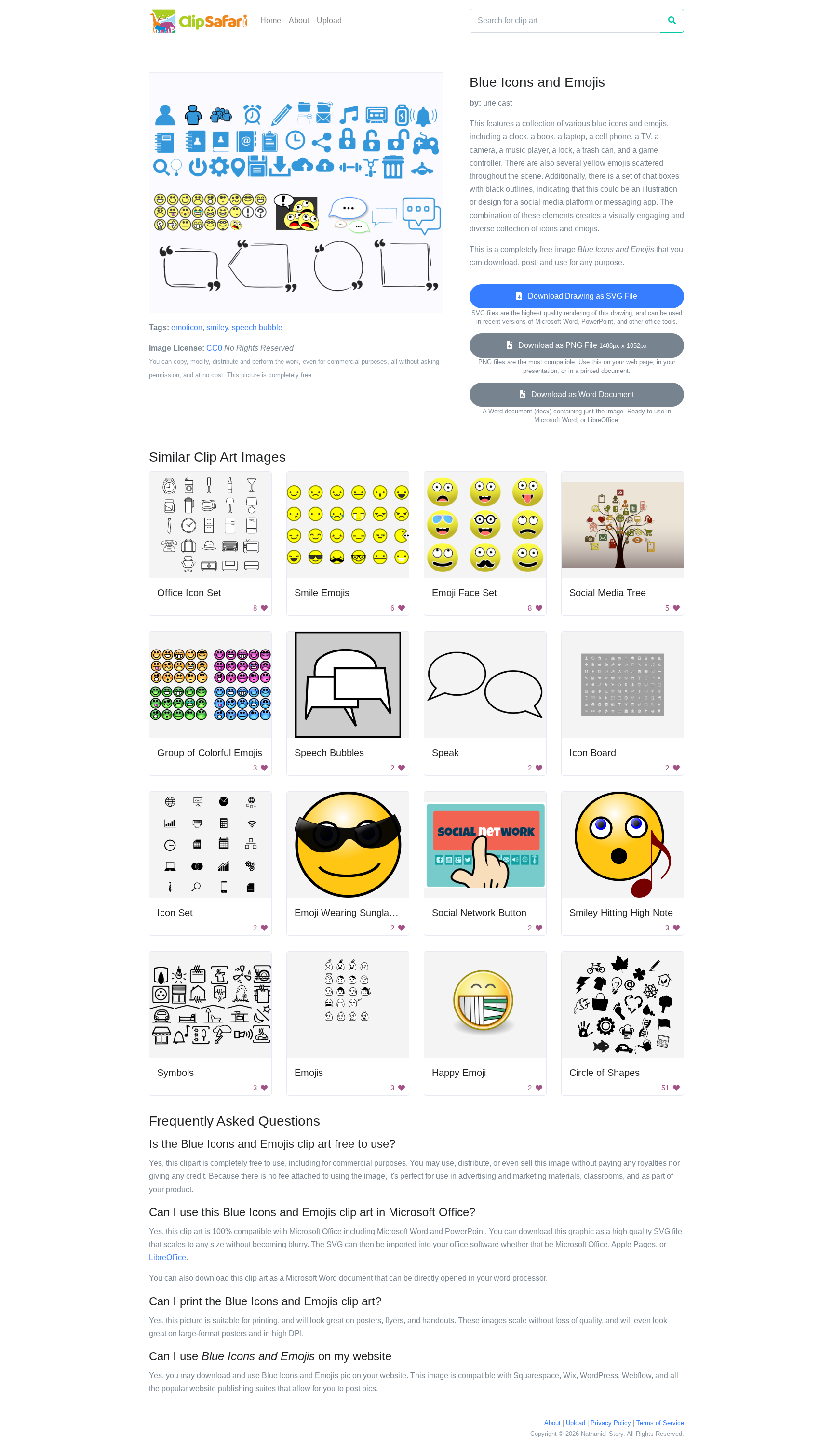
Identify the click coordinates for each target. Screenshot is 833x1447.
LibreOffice (167, 1257)
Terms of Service (660, 1423)
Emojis (309, 1072)
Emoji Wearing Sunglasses (352, 912)
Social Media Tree (607, 592)
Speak (445, 752)
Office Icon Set (189, 592)
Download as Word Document (579, 394)
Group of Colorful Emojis (209, 752)
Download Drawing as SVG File (579, 296)
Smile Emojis (322, 592)
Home (270, 20)
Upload (329, 20)
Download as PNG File (579, 345)
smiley (217, 327)
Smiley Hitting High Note (621, 912)
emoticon (186, 327)
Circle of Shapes (604, 1072)
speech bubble (257, 327)
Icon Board (592, 752)
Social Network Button (479, 912)
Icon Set (175, 912)
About (299, 20)
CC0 (214, 348)
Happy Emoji (459, 1072)
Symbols (175, 1072)
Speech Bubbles (329, 752)
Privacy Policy (611, 1423)
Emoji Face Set (464, 592)
